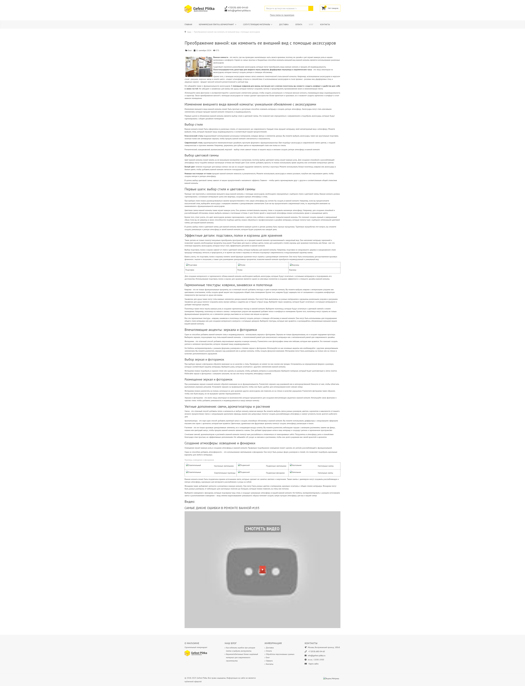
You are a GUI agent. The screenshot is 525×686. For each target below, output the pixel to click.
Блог (311, 24)
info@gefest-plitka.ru (239, 10)
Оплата (298, 24)
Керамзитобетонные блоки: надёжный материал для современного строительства (242, 657)
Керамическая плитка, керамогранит (217, 24)
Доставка (283, 24)
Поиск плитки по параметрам (282, 15)
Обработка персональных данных (280, 654)
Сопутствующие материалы (257, 24)
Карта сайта (313, 664)
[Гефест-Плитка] (199, 9)
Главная (188, 24)
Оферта (269, 660)
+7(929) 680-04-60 (238, 7)
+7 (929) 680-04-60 (316, 651)
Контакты (325, 24)
